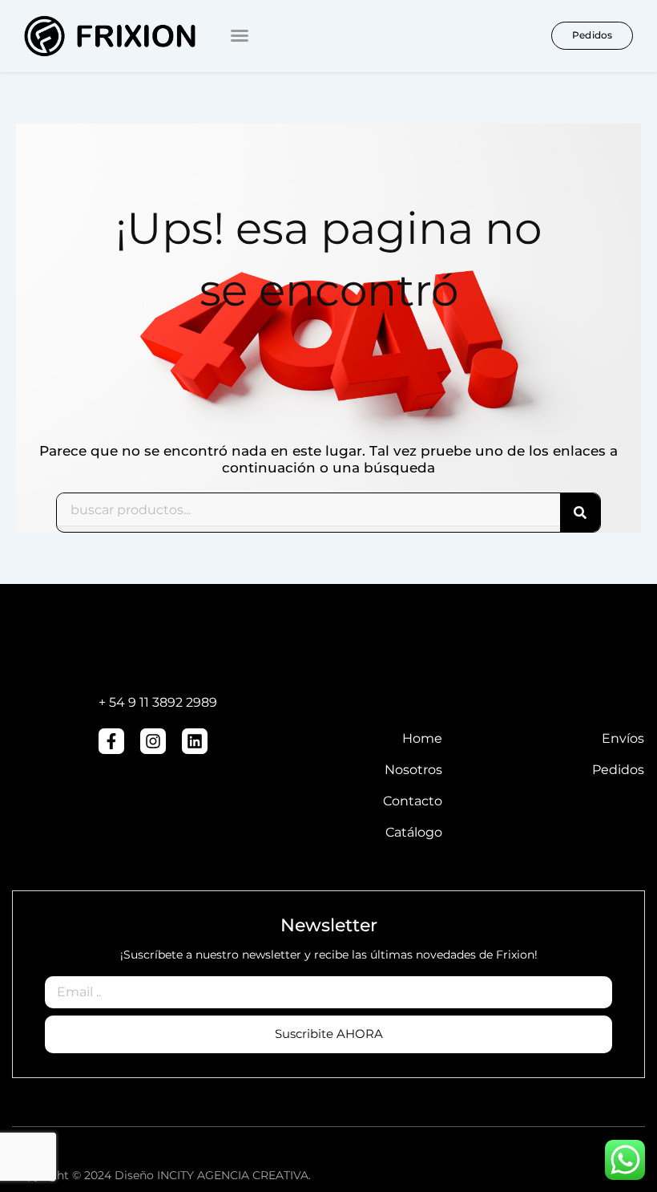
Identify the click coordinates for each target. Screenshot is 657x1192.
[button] (239, 35)
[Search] (580, 512)
